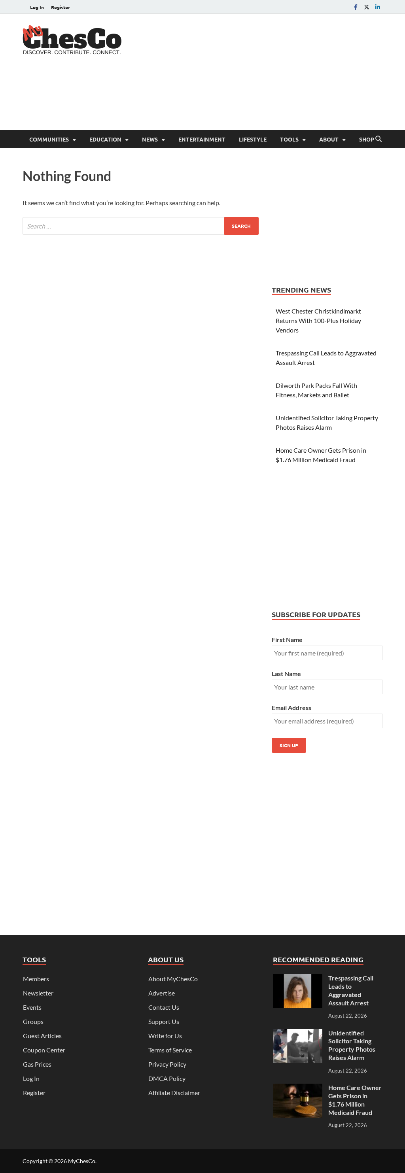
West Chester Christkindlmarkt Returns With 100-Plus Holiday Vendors (318, 320)
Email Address (291, 707)
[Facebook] (355, 7)
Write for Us (165, 1035)
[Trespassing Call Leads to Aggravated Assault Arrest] (297, 978)
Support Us (163, 1021)
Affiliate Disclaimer (174, 1092)
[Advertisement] (238, 99)
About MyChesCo (173, 978)
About (329, 139)
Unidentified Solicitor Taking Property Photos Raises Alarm (351, 1045)
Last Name (286, 673)
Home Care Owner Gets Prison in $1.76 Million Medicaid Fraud (355, 1100)
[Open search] (378, 139)
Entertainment (201, 139)
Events (32, 1007)
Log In (37, 7)
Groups (33, 1021)
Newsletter (38, 993)
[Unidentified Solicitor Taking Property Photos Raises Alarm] (297, 1033)
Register (60, 7)
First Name (287, 639)
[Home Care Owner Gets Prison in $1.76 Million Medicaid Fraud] (297, 1088)
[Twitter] (366, 7)
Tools (289, 139)
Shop (366, 139)
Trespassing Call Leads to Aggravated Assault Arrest (350, 990)
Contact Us (163, 1007)
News (150, 139)
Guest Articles (42, 1035)
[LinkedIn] (377, 7)
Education (105, 139)
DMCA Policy (166, 1078)
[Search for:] (141, 226)
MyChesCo (81, 1161)
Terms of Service (170, 1050)
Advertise (161, 993)
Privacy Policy (167, 1064)
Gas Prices (37, 1064)
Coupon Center (44, 1050)
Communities (49, 139)
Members (36, 978)
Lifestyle (253, 139)
